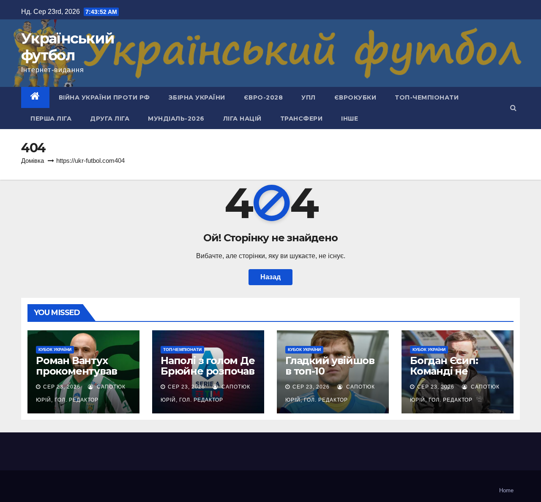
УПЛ (308, 97)
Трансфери (301, 118)
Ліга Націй (242, 118)
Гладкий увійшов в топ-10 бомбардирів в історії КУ (329, 376)
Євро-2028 (263, 97)
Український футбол (67, 47)
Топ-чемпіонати (427, 97)
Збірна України (197, 97)
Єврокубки (355, 97)
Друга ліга (109, 118)
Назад (270, 277)
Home (506, 490)
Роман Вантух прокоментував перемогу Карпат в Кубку (81, 376)
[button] (513, 107)
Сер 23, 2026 (61, 387)
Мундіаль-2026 (176, 118)
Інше (349, 118)
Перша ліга (50, 118)
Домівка (32, 160)
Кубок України (54, 349)
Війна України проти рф (104, 97)
